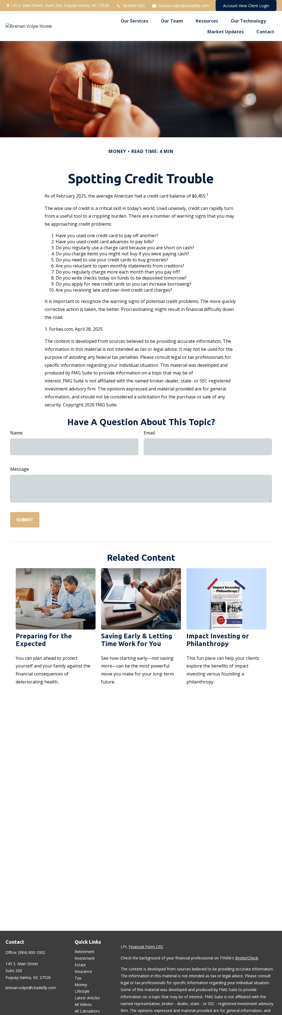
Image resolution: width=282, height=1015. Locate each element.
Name (16, 433)
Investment (85, 958)
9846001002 (134, 5)
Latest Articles (87, 997)
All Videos (83, 1004)
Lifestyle (82, 991)
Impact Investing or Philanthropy (217, 639)
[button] (134, 20)
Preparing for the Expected (44, 639)
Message (19, 469)
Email (149, 433)
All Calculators (87, 1011)
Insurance (83, 971)
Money (81, 984)
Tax (78, 978)
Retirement (84, 951)
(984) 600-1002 (31, 952)
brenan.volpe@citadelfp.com (184, 5)
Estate (80, 964)
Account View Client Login (246, 5)
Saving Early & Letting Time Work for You (136, 639)
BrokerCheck (246, 958)
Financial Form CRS (146, 946)
